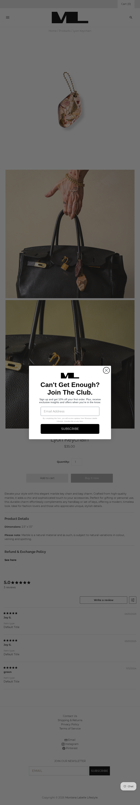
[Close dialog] (106, 370)
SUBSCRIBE (70, 429)
